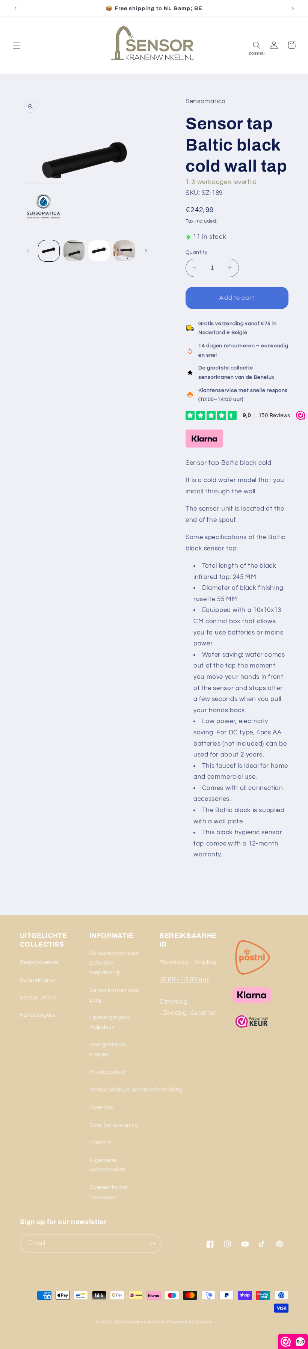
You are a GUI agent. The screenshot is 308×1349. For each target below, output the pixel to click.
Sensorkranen (38, 980)
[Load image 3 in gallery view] (98, 250)
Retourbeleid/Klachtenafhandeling (136, 1090)
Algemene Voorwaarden (107, 1165)
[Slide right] (145, 251)
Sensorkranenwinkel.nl (140, 1322)
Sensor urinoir (38, 998)
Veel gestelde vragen (107, 1049)
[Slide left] (28, 251)
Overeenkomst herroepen (108, 1192)
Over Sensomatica (114, 1125)
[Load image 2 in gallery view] (74, 250)
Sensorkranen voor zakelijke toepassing (114, 962)
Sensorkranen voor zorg (114, 995)
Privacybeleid (107, 1072)
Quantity (196, 252)
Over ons (101, 1107)
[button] (16, 45)
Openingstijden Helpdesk (109, 1022)
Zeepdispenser (40, 962)
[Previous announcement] (15, 8)
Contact (100, 1143)
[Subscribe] (152, 1243)
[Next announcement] (292, 8)
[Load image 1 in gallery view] (48, 250)
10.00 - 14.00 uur (184, 979)
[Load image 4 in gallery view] (123, 250)
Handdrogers (37, 1015)
